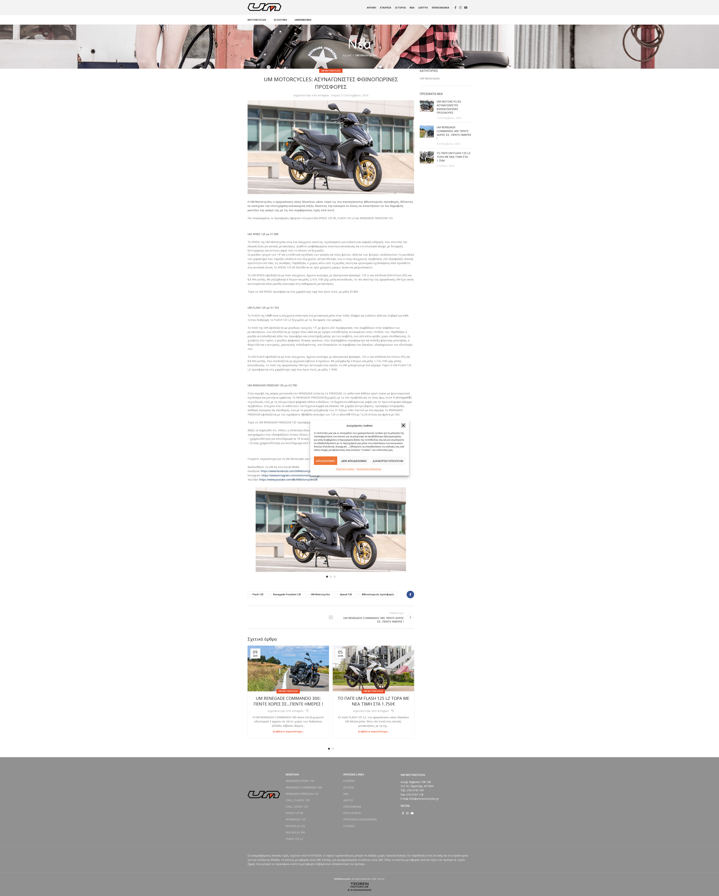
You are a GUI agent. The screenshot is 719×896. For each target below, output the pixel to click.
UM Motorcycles (366, 55)
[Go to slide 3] (335, 577)
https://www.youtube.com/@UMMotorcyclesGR (288, 479)
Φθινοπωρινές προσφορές (378, 594)
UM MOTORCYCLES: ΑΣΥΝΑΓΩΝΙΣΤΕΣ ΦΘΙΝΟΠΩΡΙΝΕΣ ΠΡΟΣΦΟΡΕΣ (449, 107)
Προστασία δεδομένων (368, 469)
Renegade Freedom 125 (287, 594)
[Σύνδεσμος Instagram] (460, 7)
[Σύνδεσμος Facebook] (455, 7)
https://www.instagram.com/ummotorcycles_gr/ (291, 475)
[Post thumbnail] (427, 110)
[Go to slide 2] (331, 577)
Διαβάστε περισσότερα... (288, 731)
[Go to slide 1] (327, 577)
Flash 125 (257, 594)
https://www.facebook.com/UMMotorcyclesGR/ (290, 471)
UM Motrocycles (320, 594)
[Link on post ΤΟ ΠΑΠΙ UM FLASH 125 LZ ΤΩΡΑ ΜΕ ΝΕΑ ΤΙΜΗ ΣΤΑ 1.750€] (373, 669)
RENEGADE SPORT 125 (300, 781)
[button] (403, 425)
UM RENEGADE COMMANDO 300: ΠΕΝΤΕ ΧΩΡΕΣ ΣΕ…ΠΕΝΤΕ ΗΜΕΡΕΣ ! (288, 701)
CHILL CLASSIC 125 (298, 800)
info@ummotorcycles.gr (424, 798)
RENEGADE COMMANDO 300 (304, 787)
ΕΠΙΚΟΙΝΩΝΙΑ (352, 806)
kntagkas (323, 95)
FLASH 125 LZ (294, 839)
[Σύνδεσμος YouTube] (466, 7)
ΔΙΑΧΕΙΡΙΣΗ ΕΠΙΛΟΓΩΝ (388, 460)
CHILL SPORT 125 (297, 806)
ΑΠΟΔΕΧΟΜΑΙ (325, 460)
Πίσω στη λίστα (330, 617)
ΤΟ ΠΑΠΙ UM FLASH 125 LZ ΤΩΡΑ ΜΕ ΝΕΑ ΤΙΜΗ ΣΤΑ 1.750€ (373, 701)
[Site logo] (264, 7)
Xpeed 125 (346, 594)
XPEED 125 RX (294, 813)
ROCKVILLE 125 (295, 826)
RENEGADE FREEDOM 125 (302, 794)
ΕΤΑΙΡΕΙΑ (349, 781)
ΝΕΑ (346, 794)
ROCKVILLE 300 (295, 832)
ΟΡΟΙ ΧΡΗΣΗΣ (352, 813)
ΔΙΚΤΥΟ (348, 800)
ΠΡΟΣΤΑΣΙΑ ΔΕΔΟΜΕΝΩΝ (360, 819)
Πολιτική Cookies (345, 469)
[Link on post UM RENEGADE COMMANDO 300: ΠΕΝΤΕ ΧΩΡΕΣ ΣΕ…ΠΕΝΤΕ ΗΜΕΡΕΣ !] (288, 669)
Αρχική (347, 55)
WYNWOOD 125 (296, 819)
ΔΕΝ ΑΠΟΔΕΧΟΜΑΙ (354, 460)
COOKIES (349, 826)
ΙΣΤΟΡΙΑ (348, 787)
